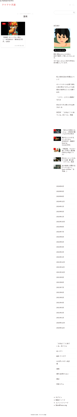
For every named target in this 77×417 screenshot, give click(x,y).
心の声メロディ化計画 (63, 363)
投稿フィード (60, 400)
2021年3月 (60, 307)
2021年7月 (60, 287)
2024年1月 (60, 206)
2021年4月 (60, 302)
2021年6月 (60, 292)
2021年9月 (60, 277)
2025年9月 (60, 191)
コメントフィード (62, 403)
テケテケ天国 (9, 4)
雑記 (57, 379)
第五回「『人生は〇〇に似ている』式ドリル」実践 (65, 114)
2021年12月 (60, 262)
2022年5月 (60, 242)
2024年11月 (60, 201)
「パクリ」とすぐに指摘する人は (65, 98)
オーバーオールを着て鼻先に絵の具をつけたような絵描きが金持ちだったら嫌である (65, 88)
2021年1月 (60, 317)
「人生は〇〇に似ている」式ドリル (63, 345)
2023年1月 (60, 216)
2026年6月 (60, 186)
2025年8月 (60, 196)
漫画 (57, 369)
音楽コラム (60, 384)
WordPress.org (61, 405)
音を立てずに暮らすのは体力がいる (65, 106)
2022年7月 (60, 232)
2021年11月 (60, 267)
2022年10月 (60, 221)
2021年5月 (60, 297)
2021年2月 (60, 312)
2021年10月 (60, 272)
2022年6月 (60, 237)
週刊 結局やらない (62, 374)
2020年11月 (60, 328)
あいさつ (59, 351)
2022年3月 (60, 247)
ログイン (59, 397)
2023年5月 (60, 211)
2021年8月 (60, 282)
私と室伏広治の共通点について (65, 78)
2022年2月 (60, 252)
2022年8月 (60, 227)
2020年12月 (60, 323)
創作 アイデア (61, 356)
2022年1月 (60, 257)
